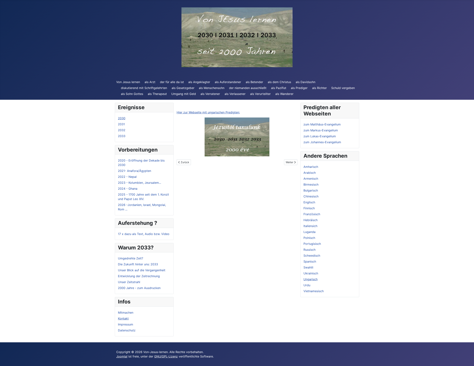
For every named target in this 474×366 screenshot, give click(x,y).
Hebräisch (310, 220)
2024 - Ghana (127, 188)
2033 (121, 136)
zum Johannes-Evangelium (322, 142)
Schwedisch (311, 255)
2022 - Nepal (127, 177)
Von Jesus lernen (128, 82)
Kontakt (123, 318)
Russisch (309, 249)
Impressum (125, 324)
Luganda (309, 232)
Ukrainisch (310, 273)
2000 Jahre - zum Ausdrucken (139, 288)
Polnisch (309, 238)
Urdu (306, 285)
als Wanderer (284, 94)
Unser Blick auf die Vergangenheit (141, 270)
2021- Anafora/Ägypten (134, 171)
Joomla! (121, 356)
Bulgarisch (310, 190)
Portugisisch (312, 244)
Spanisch (309, 261)
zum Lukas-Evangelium (319, 136)
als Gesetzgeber (183, 88)
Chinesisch (310, 196)
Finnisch (309, 208)
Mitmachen (125, 312)
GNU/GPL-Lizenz (166, 356)
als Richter (319, 88)
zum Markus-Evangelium (320, 130)
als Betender (254, 82)
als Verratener (210, 94)
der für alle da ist (172, 82)
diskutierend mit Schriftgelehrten (144, 88)
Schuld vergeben (343, 88)
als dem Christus (279, 82)
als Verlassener (235, 94)
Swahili (308, 267)
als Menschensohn (211, 88)
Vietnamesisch (313, 291)
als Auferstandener (228, 82)
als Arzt (150, 82)
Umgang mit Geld (183, 94)
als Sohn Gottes (132, 94)
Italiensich (310, 226)
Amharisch (310, 167)
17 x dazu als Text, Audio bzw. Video (143, 234)
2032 (121, 130)
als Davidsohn (305, 82)
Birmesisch (310, 184)
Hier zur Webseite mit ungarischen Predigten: (208, 112)
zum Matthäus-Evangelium (322, 124)
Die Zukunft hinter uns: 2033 (138, 264)
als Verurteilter (260, 94)
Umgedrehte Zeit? (130, 258)
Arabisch (309, 172)
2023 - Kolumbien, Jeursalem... (139, 182)
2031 (121, 124)
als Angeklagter (199, 82)
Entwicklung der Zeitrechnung (139, 276)
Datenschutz (127, 330)
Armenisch (310, 178)
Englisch (309, 202)
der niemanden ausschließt (247, 88)
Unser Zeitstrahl (129, 282)
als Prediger (299, 88)
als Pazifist (278, 88)
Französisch (311, 214)
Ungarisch (310, 279)
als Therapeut (157, 94)
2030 (121, 118)
